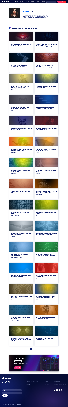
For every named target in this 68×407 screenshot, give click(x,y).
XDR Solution (28, 388)
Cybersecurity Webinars (57, 385)
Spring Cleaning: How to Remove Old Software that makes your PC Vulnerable (45, 255)
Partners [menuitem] (32, 1)
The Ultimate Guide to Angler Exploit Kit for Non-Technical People (21, 234)
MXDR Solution (28, 390)
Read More (13, 49)
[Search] (54, 1)
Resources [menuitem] (37, 1)
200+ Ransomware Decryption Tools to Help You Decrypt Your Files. (21, 45)
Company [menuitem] (43, 1)
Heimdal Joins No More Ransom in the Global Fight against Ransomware (46, 129)
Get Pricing (61, 1)
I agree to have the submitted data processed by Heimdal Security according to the (11, 398)
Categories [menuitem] (16, 1)
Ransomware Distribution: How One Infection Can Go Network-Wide (46, 45)
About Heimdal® (46, 379)
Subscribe (5, 395)
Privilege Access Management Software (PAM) (32, 381)
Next (36, 348)
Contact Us (45, 387)
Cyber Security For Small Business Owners (60, 384)
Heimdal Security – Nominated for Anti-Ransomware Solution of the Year (20, 108)
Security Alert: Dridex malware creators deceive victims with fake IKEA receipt (45, 297)
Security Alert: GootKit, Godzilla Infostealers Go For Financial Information (21, 150)
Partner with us (46, 382)
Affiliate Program (46, 384)
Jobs (44, 385)
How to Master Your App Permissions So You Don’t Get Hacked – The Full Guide (46, 234)
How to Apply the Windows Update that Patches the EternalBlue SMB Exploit (45, 108)
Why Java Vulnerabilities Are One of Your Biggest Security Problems (45, 318)
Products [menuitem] (21, 1)
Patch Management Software (30, 379)
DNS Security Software (29, 384)
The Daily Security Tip (57, 382)
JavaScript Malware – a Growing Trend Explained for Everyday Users (20, 87)
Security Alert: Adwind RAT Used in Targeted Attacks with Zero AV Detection (46, 192)
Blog (45, 388)
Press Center (46, 381)
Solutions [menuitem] (27, 1)
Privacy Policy (12, 398)
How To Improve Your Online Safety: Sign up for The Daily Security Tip (21, 276)
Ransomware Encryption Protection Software (32, 382)
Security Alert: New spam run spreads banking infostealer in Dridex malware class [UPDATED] (21, 339)
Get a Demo (18, 367)
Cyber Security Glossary (57, 381)
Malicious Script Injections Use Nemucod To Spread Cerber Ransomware (46, 150)
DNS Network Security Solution (30, 385)
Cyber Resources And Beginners (58, 379)
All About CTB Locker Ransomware (19, 65)
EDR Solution (28, 387)
